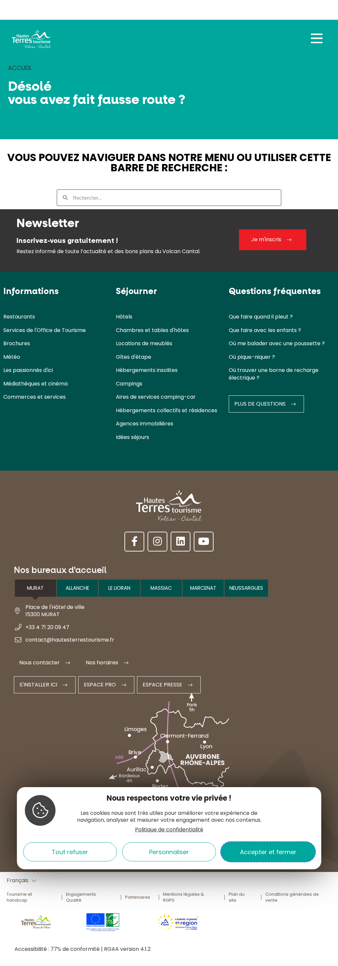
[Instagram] (157, 541)
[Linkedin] (180, 541)
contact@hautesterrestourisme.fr (69, 640)
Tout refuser (70, 852)
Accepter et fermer (268, 852)
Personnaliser (169, 852)
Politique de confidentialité (169, 829)
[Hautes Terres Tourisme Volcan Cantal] (31, 41)
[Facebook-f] (134, 541)
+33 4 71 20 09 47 (47, 627)
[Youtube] (204, 541)
